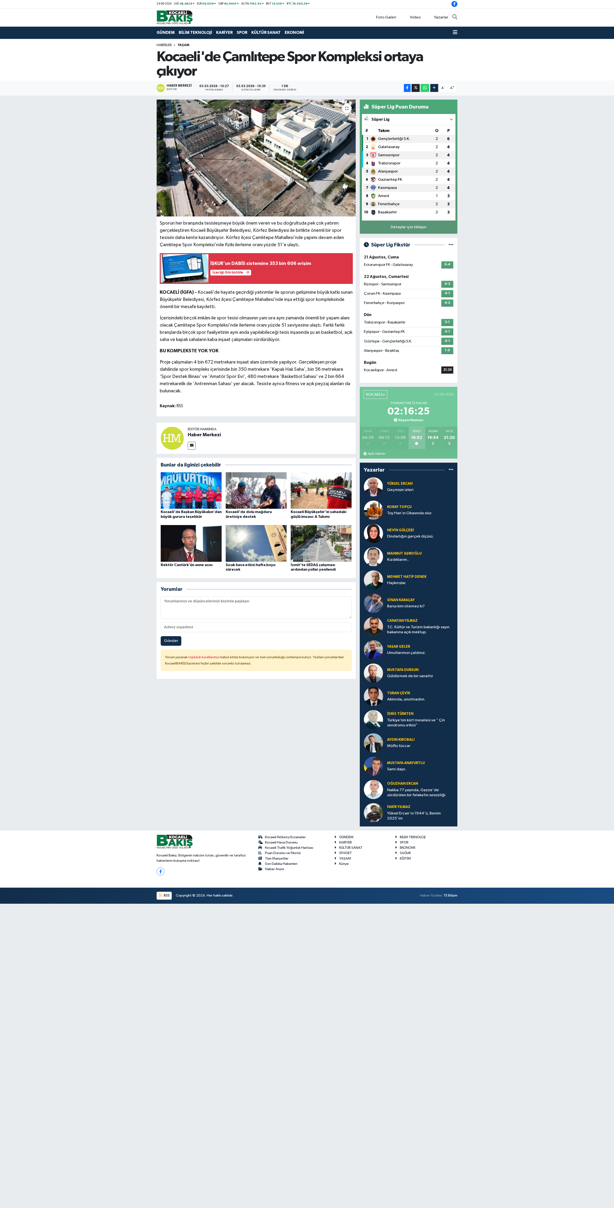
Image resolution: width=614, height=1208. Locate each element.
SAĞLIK (405, 853)
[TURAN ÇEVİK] (373, 696)
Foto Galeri (386, 17)
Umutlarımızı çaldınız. (406, 653)
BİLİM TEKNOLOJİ (195, 32)
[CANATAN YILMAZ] (373, 626)
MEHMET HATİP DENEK (406, 577)
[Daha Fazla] (434, 88)
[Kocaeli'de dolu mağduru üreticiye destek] (256, 490)
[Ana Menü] (455, 33)
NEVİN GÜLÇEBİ (400, 530)
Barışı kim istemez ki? (406, 606)
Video (415, 17)
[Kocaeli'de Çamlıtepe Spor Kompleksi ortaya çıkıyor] (256, 158)
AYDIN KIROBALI (400, 740)
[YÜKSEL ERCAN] (373, 487)
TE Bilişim (450, 895)
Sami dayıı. (396, 769)
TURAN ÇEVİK (398, 693)
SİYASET (345, 853)
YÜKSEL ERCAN (400, 483)
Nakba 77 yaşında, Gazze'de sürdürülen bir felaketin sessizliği (416, 792)
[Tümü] (451, 470)
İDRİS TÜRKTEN (400, 714)
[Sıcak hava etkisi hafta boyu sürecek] (256, 543)
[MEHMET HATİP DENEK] (373, 580)
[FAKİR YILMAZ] (373, 813)
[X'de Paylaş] (416, 88)
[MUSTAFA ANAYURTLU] (373, 766)
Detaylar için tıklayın (408, 227)
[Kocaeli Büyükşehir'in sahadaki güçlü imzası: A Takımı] (321, 490)
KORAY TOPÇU (399, 507)
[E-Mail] (192, 446)
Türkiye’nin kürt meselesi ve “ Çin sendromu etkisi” (416, 722)
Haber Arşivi (274, 869)
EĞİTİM (405, 858)
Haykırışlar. (396, 583)
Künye (344, 864)
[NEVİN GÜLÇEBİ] (373, 533)
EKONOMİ (294, 32)
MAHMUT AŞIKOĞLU (404, 553)
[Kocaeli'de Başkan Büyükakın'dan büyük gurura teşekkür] (191, 490)
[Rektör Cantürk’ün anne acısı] (191, 543)
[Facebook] (161, 871)
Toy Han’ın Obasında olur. (409, 513)
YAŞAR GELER (398, 646)
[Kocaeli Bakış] (175, 17)
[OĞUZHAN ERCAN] (373, 789)
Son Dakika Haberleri (281, 864)
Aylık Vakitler (376, 453)
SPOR (242, 32)
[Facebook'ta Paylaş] (407, 88)
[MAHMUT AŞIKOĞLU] (373, 557)
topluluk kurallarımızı (204, 657)
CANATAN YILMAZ (402, 620)
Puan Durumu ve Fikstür (283, 853)
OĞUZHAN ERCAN (402, 783)
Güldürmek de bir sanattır (410, 676)
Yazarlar (441, 17)
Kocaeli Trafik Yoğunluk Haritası (289, 847)
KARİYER (224, 32)
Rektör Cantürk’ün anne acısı (187, 565)
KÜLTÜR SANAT (266, 32)
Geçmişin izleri (400, 490)
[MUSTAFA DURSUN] (373, 673)
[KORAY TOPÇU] (373, 510)
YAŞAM (183, 45)
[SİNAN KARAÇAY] (373, 603)
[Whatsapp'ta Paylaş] (425, 88)
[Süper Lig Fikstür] (451, 245)
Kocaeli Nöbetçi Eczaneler (285, 837)
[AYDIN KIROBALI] (373, 743)
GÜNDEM (166, 32)
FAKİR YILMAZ (398, 807)
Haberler (164, 45)
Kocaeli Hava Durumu (281, 842)
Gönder (171, 641)
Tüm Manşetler (277, 858)
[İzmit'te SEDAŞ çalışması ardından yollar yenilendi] (321, 543)
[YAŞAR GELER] (373, 650)
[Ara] (454, 17)
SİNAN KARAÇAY (401, 600)
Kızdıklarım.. (398, 560)
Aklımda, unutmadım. (406, 699)
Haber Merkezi (204, 434)
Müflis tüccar (398, 746)
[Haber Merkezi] (172, 438)
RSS (166, 895)
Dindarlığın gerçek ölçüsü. (410, 536)
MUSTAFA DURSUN (403, 670)
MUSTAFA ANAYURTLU (406, 763)
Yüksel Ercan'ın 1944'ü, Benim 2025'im (414, 815)
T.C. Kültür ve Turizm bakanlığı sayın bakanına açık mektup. (418, 629)
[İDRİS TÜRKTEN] (373, 720)
